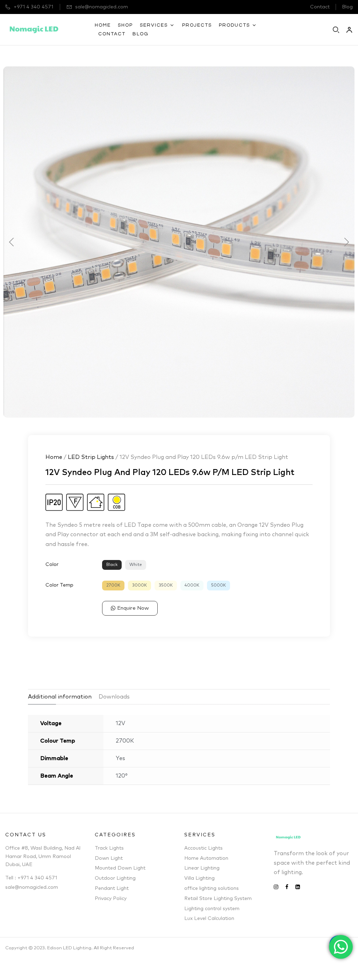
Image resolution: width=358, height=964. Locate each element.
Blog (347, 7)
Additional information (60, 697)
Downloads (114, 697)
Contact (320, 7)
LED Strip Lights (91, 457)
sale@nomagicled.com (101, 7)
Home (53, 457)
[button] (11, 242)
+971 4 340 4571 (33, 7)
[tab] (63, 695)
